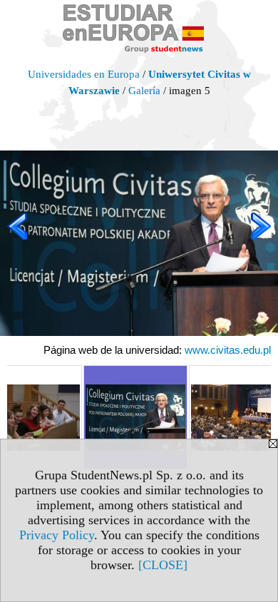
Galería (144, 90)
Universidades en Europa (84, 74)
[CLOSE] (162, 565)
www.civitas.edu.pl (228, 350)
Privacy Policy (56, 535)
